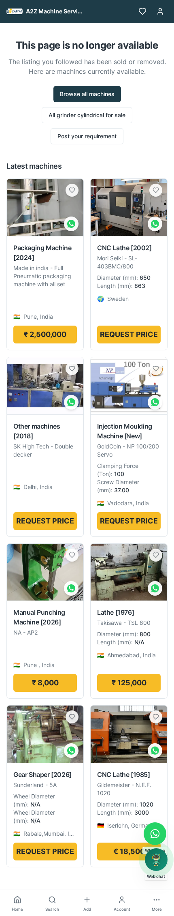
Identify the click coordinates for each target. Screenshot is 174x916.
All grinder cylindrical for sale (87, 115)
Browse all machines (87, 93)
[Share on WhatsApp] (71, 224)
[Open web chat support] (156, 859)
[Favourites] (142, 11)
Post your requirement (87, 136)
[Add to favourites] (72, 190)
